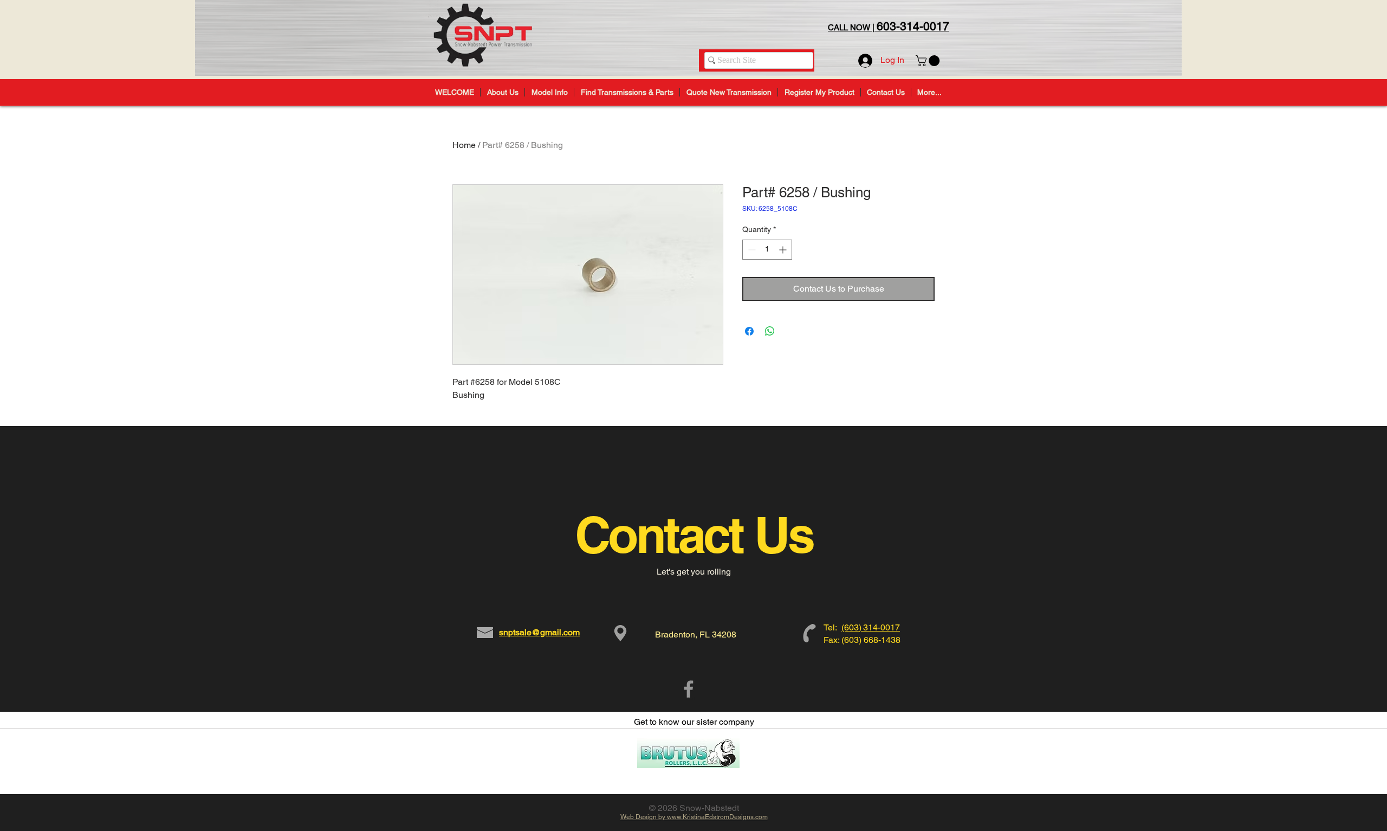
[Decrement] (750, 249)
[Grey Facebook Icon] (688, 689)
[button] (929, 60)
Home (464, 145)
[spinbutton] (767, 249)
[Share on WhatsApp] (769, 331)
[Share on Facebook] (749, 331)
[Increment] (783, 249)
